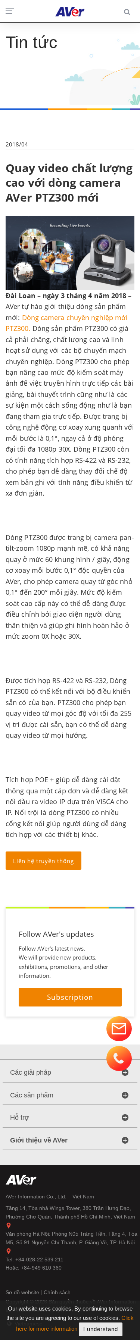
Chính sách (57, 1292)
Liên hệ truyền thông (43, 861)
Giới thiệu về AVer (39, 1140)
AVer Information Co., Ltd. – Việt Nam (50, 1197)
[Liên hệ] (119, 1029)
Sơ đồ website (23, 1292)
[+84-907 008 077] (119, 1058)
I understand (100, 1329)
